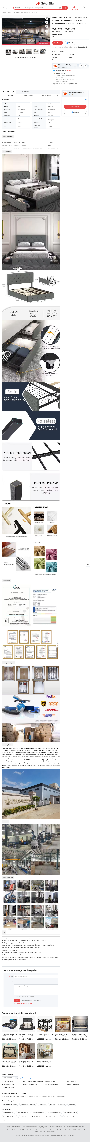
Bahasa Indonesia (51, 1131)
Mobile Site (42, 1127)
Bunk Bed (52, 1104)
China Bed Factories (22, 1112)
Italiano (46, 1129)
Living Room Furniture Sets (28, 1104)
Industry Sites (61, 1126)
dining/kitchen (70, 1081)
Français (32, 1129)
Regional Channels (71, 1126)
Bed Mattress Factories (38, 1112)
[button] (54, 95)
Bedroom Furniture (17, 12)
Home (3, 12)
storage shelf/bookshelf (51, 1084)
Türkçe (36, 1131)
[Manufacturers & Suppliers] (45, 3)
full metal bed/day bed (8, 1081)
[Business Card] (86, 99)
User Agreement (55, 1135)
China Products (16, 1126)
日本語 (74, 1129)
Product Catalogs (26, 1078)
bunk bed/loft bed (50, 1081)
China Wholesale (43, 1126)
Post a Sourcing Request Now (23, 1003)
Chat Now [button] (71, 43)
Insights (48, 1127)
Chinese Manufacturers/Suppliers (29, 1126)
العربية (64, 1129)
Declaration (63, 1135)
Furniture (9, 12)
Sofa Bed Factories (8, 1112)
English (14, 1129)
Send (16, 1000)
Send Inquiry (58, 43)
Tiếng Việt (42, 1131)
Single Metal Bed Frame (9, 1117)
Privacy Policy (71, 1135)
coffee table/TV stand (8, 1084)
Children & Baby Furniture (10, 1104)
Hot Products (7, 1126)
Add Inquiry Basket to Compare (26, 57)
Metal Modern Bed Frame (53, 1117)
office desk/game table (73, 1084)
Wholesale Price (53, 1126)
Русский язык (39, 1129)
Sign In (55, 84)
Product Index (80, 1126)
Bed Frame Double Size (70, 1112)
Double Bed (34, 12)
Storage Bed (61, 1104)
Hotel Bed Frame (24, 1117)
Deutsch (52, 1129)
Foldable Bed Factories (54, 1112)
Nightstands (42, 1104)
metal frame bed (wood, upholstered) (33, 1081)
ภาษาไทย (84, 1129)
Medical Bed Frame (37, 1117)
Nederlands (58, 1129)
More (3, 1120)
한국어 (69, 1129)
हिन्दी (79, 1129)
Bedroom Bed (27, 12)
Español (20, 1129)
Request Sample (82, 47)
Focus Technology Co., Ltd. (33, 1135)
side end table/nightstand (30, 1084)
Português (25, 1129)
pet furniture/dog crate (8, 1087)
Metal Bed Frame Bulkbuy (71, 1117)
